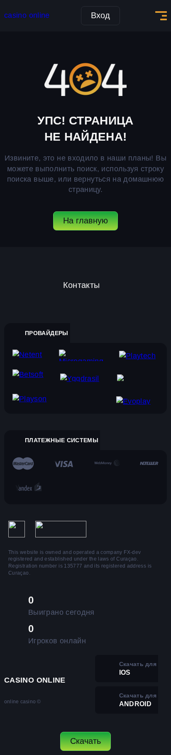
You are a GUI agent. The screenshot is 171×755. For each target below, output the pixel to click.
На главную (85, 220)
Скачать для (137, 668)
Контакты (81, 285)
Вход (100, 15)
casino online (27, 15)
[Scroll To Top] (157, 704)
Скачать (85, 740)
